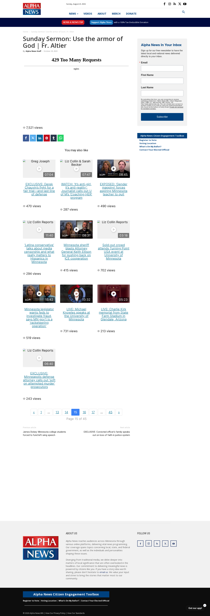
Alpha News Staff (33, 51)
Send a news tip (73, 22)
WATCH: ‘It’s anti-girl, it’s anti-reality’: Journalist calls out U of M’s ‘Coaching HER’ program (76, 190)
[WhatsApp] (60, 138)
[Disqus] (76, 481)
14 (66, 412)
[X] (179, 4)
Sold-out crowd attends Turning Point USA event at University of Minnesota (113, 251)
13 (57, 412)
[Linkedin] (40, 138)
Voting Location (147, 143)
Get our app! (195, 608)
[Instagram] (169, 4)
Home (25, 31)
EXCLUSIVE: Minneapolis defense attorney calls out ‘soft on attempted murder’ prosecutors (39, 380)
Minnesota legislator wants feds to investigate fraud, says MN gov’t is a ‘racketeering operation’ (39, 317)
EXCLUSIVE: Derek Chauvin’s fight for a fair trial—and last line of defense (39, 189)
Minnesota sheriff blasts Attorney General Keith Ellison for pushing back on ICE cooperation (76, 251)
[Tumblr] (54, 138)
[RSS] (174, 4)
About (102, 13)
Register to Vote (148, 140)
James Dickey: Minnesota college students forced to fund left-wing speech (44, 433)
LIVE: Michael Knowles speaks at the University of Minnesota (76, 314)
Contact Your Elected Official (154, 149)
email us (104, 572)
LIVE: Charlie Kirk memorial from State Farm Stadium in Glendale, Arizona (113, 314)
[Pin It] (47, 138)
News (72, 13)
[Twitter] (33, 138)
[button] (183, 12)
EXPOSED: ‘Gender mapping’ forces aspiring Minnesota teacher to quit (113, 189)
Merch (116, 13)
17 (93, 412)
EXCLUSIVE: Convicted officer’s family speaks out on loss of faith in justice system (107, 433)
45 (110, 412)
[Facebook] (164, 4)
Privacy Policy (59, 613)
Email (144, 62)
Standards (80, 613)
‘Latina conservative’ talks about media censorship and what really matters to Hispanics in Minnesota (39, 253)
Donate (131, 13)
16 (84, 412)
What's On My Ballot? (150, 146)
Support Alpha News (101, 22)
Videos (87, 13)
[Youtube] (184, 4)
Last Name (147, 87)
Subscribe (162, 116)
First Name (147, 75)
